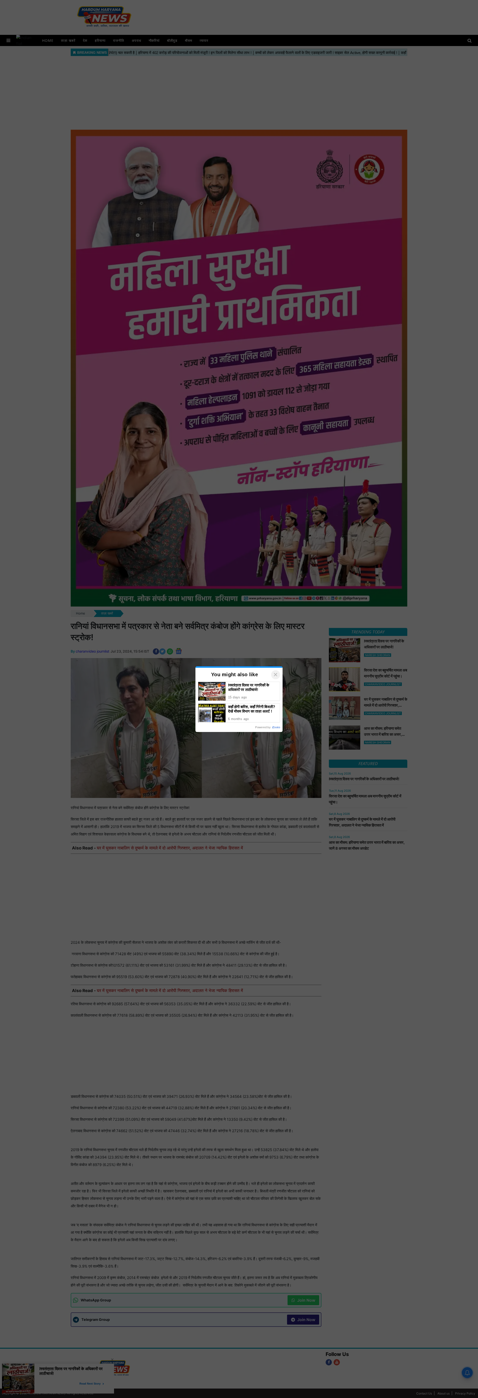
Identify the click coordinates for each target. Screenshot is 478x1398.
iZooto (276, 727)
